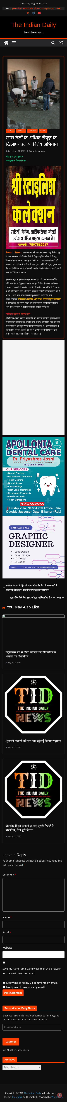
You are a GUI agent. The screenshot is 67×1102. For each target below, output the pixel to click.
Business (20, 131)
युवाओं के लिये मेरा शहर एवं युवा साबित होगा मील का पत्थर (35, 597)
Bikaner (10, 131)
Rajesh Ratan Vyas (37, 151)
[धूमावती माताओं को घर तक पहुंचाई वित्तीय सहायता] (33, 676)
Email (6, 932)
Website (7, 947)
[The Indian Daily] (6, 43)
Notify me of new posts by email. (25, 987)
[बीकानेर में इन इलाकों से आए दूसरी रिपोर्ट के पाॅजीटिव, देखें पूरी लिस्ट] (33, 761)
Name (7, 917)
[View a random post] (61, 43)
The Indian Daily (33, 24)
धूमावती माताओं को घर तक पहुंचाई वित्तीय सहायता (33, 741)
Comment (9, 874)
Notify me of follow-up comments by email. (31, 982)
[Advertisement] (33, 387)
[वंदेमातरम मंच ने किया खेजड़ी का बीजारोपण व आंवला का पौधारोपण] (33, 616)
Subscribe (11, 1041)
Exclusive (32, 131)
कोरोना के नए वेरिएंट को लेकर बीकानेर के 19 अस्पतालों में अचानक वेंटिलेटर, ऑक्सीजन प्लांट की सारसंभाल (31, 588)
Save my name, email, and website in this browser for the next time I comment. (31, 971)
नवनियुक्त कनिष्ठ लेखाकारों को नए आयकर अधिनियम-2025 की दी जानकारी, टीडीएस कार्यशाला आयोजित (37, 10)
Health (43, 131)
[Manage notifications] (59, 1095)
